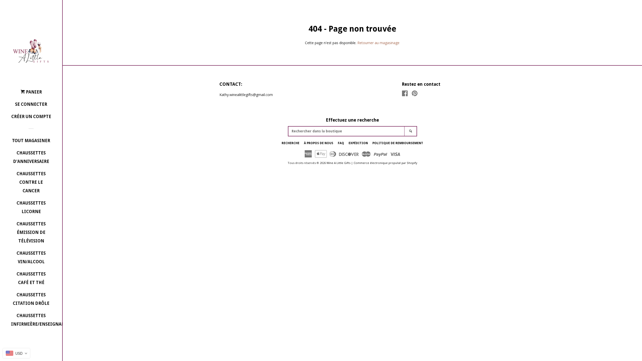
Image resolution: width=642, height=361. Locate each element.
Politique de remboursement (397, 143)
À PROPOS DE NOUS (318, 143)
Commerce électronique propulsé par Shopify (385, 163)
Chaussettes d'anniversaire (31, 157)
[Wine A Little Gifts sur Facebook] (405, 94)
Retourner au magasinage (378, 42)
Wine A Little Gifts (338, 163)
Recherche (290, 143)
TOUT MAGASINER (31, 140)
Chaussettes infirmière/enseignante (31, 320)
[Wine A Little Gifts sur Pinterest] (415, 94)
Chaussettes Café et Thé (31, 278)
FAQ (341, 143)
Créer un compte (31, 116)
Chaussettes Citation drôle (31, 299)
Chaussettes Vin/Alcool (31, 257)
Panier (33, 92)
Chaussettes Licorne (31, 207)
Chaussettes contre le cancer (31, 182)
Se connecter (31, 104)
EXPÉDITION (358, 143)
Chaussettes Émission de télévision (31, 232)
